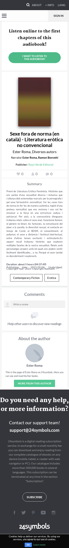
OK (28, 545)
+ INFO (49, 5)
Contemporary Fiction (26, 277)
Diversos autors (44, 152)
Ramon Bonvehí (48, 157)
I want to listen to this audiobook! (34, 57)
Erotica (51, 277)
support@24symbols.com (34, 430)
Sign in (58, 15)
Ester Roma (22, 152)
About (37, 5)
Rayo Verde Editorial (40, 164)
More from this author (34, 383)
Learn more (39, 544)
